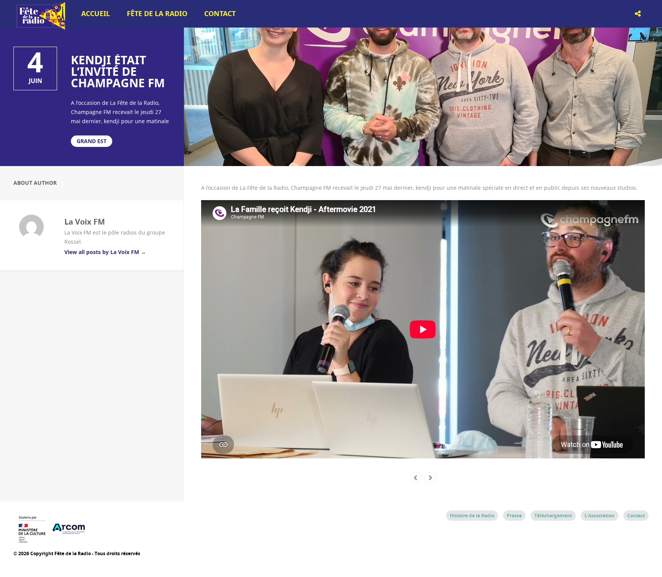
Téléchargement (553, 515)
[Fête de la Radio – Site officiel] (40, 26)
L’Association (599, 515)
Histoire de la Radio (472, 515)
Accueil (95, 13)
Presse (514, 515)
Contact (220, 13)
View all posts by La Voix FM (105, 252)
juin (35, 81)
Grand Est (92, 141)
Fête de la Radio (157, 13)
